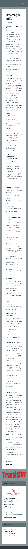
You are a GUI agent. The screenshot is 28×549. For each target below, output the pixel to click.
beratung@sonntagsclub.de (14, 208)
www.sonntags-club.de (12, 211)
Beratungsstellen (10, 22)
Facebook (8, 128)
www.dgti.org (9, 183)
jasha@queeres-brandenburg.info (14, 514)
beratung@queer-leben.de (14, 306)
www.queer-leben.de (11, 309)
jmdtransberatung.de (11, 145)
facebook (8, 71)
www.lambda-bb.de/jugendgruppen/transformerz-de (15, 270)
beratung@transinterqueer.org (15, 235)
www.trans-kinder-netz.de (12, 69)
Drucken (9, 461)
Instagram (8, 147)
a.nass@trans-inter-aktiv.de (14, 383)
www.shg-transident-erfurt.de (13, 337)
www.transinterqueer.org (12, 237)
